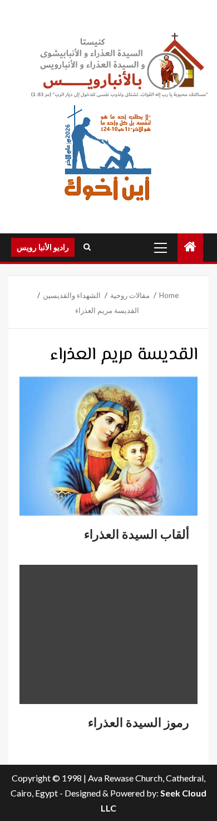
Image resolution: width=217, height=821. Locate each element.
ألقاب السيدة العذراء (136, 534)
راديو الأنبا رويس (43, 247)
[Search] (87, 247)
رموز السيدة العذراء (138, 723)
